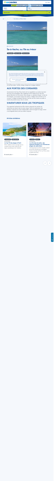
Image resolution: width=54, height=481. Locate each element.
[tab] (14, 5)
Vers (29, 8)
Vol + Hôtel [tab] (40, 5)
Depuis (5, 8)
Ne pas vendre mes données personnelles (18, 80)
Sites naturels (26, 53)
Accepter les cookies (31, 79)
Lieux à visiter (18, 53)
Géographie (10, 53)
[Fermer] (44, 72)
